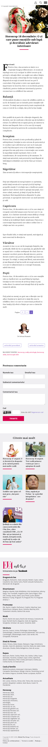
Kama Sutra (18, 582)
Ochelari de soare (17, 623)
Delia (19, 596)
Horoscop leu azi (9, 724)
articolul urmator (36, 345)
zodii (27, 352)
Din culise (6, 681)
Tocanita (13, 658)
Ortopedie (6, 636)
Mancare (6, 656)
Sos (26, 656)
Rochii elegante (18, 621)
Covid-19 (34, 683)
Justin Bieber (35, 596)
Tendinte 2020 (30, 623)
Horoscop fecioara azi (11, 710)
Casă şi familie (9, 666)
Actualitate (8, 678)
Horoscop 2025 (8, 694)
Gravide (19, 673)
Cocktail (20, 658)
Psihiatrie (14, 636)
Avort (24, 634)
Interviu (14, 681)
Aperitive (36, 658)
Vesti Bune (27, 683)
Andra (14, 596)
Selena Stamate (25, 336)
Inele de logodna (31, 621)
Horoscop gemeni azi (10, 708)
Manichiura (7, 609)
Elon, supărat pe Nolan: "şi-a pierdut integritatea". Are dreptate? (34, 495)
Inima (17, 630)
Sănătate (7, 628)
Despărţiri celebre (15, 683)
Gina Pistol (25, 596)
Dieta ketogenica (22, 648)
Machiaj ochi (34, 609)
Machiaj (34, 607)
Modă (5, 616)
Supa (40, 656)
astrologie (33, 352)
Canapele (6, 671)
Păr (4, 607)
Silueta (12, 648)
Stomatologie (8, 632)
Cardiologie (7, 634)
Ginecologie (32, 630)
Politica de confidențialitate (11, 741)
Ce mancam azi (18, 662)
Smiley (8, 596)
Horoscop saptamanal (11, 730)
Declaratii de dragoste (11, 584)
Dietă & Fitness (9, 641)
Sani (39, 607)
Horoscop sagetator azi (11, 718)
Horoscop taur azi (9, 712)
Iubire (41, 580)
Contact (5, 743)
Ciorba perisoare (26, 660)
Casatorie (6, 582)
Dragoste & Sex (9, 577)
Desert (5, 660)
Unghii (13, 607)
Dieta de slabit (35, 646)
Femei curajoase (29, 673)
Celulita (26, 609)
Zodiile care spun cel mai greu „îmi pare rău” (12, 494)
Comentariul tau (10, 392)
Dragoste (6, 580)
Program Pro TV (30, 598)
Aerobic (5, 646)
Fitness (10, 644)
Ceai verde (31, 634)
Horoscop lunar (8, 704)
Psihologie (24, 630)
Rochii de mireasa (27, 619)
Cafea (35, 656)
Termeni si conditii (27, 741)
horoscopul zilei (13, 354)
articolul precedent (12, 345)
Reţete (6, 653)
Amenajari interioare (24, 669)
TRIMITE (13, 418)
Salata (30, 656)
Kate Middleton (21, 591)
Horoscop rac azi (9, 706)
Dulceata (6, 658)
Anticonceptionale (28, 632)
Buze (21, 609)
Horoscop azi (7, 696)
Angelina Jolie (23, 593)
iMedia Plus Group (23, 737)
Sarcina (5, 630)
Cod (4, 408)
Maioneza (12, 660)
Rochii (8, 607)
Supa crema (28, 658)
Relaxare (26, 644)
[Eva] (7, 2)
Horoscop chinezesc (10, 700)
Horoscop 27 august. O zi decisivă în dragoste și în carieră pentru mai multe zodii (12, 462)
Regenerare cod (37, 412)
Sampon (15, 609)
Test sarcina (40, 632)
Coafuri (27, 607)
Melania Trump (8, 598)
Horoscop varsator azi (11, 720)
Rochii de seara (14, 619)
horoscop (21, 352)
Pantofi (9, 621)
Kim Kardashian (33, 591)
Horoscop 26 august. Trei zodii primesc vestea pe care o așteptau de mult (34, 462)
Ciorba (17, 656)
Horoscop (7, 690)
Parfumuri (20, 607)
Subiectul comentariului (13, 382)
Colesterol (17, 632)
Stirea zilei (21, 681)
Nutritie (26, 646)
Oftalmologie (17, 634)
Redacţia (38, 741)
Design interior (25, 671)
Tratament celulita (10, 611)
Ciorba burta (7, 662)
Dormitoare (14, 671)
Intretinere (38, 644)
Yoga (32, 644)
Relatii (30, 580)
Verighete (6, 623)
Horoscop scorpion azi (11, 716)
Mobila (35, 669)
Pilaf (18, 660)
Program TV (19, 598)
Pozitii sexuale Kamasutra (32, 582)
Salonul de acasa (23, 611)
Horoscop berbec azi (10, 728)
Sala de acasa (34, 648)
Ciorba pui (37, 660)
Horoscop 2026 (8, 692)
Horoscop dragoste (10, 698)
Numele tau (8, 372)
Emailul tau (30, 372)
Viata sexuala (23, 580)
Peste (22, 656)
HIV (36, 634)
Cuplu (36, 580)
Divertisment (9, 589)
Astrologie (6, 702)
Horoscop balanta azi (11, 726)
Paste (12, 656)
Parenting (35, 671)
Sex (11, 582)
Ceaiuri (11, 630)
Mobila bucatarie (9, 669)
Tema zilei (29, 681)
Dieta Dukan (17, 644)
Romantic (13, 580)
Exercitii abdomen (16, 646)
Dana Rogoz (33, 593)
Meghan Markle (9, 591)
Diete (5, 644)
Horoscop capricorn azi (11, 714)
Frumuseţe (8, 605)
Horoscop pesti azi (10, 722)
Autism (38, 673)
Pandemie (6, 685)
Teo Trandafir (12, 593)
